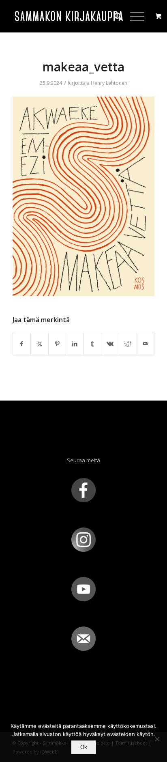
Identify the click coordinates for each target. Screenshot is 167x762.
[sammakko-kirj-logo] (69, 16)
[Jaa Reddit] (128, 343)
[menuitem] (114, 16)
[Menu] (133, 16)
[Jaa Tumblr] (92, 343)
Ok (83, 747)
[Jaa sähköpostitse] (145, 343)
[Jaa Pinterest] (57, 343)
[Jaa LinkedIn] (75, 343)
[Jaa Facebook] (22, 343)
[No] (157, 739)
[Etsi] (114, 16)
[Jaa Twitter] (39, 343)
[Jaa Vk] (110, 343)
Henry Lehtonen (109, 83)
